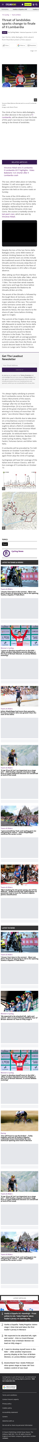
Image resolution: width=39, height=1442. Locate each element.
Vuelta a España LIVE (20, 9)
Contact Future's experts (10, 1399)
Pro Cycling (5, 15)
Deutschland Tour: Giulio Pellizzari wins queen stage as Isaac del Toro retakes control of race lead (19, 1365)
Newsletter (33, 45)
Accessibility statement (10, 1412)
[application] (19, 232)
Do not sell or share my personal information (17, 1425)
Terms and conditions (9, 1395)
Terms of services (26, 375)
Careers (5, 1417)
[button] (36, 4)
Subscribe (28, 4)
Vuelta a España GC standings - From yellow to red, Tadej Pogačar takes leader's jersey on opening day (20, 1316)
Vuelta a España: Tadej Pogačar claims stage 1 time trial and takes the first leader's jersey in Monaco (20, 1327)
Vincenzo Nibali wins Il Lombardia (18, 167)
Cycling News (14, 32)
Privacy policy (6, 1404)
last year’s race (8, 214)
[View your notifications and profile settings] (22, 4)
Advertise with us (8, 1421)
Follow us (22, 45)
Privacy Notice (28, 377)
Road (5, 544)
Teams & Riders (16, 15)
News (4, 32)
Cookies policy (7, 1408)
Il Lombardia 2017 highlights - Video (19, 170)
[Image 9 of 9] (32, 76)
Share (7, 45)
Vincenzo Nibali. (9, 216)
